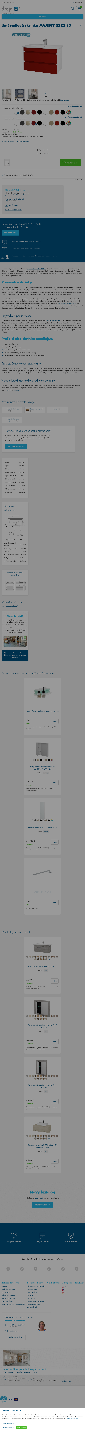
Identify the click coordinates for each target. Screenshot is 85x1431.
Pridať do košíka (72, 163)
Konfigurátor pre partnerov (35, 1301)
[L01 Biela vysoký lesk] (16, 112)
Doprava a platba (7, 1301)
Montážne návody (32, 1289)
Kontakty (4, 1286)
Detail (54, 721)
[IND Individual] (68, 112)
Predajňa (30, 1295)
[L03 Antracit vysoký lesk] (22, 112)
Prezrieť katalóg (41, 1205)
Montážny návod (11, 606)
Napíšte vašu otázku (15, 1337)
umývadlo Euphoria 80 (54, 321)
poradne (16, 390)
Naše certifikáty (32, 1292)
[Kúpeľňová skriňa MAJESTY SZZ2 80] (7, 94)
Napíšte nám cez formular (13, 210)
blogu (7, 390)
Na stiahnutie (31, 1298)
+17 (49, 1018)
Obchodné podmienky (9, 1289)
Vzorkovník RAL (32, 1307)
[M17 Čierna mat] (62, 112)
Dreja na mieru (6, 1292)
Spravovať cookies (8, 1423)
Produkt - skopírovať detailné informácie (15, 141)
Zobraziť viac (64, 100)
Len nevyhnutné (8, 1427)
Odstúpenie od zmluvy (8, 1295)
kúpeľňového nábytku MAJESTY (36, 269)
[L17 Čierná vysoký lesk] (39, 123)
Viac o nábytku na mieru (16, 446)
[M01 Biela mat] (45, 112)
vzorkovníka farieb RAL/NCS (66, 303)
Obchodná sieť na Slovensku (36, 1286)
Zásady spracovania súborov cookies (13, 1304)
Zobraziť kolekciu (10, 233)
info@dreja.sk (14, 205)
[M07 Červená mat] (57, 112)
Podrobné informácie (72, 1418)
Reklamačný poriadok (8, 1298)
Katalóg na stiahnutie (33, 1304)
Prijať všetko (21, 1427)
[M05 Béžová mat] (51, 112)
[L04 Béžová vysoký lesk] (28, 112)
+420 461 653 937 (9, 2)
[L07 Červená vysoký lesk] (33, 112)
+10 (49, 959)
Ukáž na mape (66, 1381)
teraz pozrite (39, 1198)
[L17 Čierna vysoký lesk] (39, 112)
